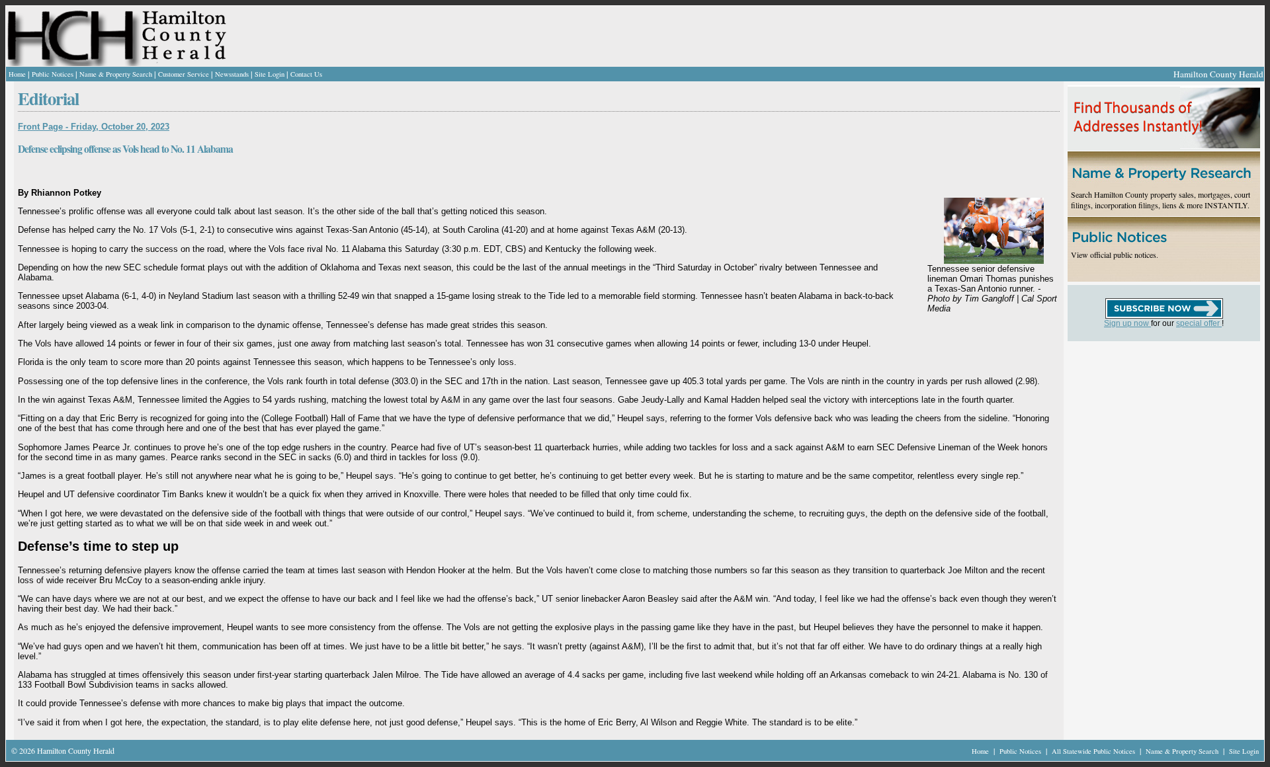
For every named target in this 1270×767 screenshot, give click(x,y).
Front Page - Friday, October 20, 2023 (93, 127)
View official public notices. (1114, 254)
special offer (1199, 323)
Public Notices (52, 74)
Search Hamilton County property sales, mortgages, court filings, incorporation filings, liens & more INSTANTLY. (1160, 199)
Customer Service (183, 74)
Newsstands (232, 74)
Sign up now (1127, 323)
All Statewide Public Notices (1094, 751)
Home (17, 74)
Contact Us (306, 74)
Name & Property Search (115, 74)
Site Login (269, 74)
